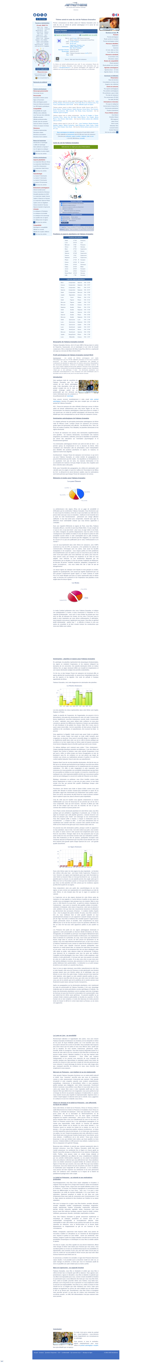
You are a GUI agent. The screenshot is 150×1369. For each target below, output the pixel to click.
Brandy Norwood (93, 123)
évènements (70, 134)
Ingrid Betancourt (80, 125)
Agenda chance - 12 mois (111, 72)
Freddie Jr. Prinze (93, 115)
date (88, 136)
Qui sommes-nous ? (76, 1352)
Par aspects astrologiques (111, 88)
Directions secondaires (39, 134)
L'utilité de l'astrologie (39, 144)
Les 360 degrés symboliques (41, 106)
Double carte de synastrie (40, 121)
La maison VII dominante (40, 182)
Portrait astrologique (112, 37)
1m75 (86, 53)
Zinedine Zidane (113, 117)
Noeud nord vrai (66, 218)
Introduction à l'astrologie (40, 142)
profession (68, 136)
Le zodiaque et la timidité (40, 213)
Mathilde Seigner (58, 125)
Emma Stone (86, 109)
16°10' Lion (73, 43)
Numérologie (65, 51)
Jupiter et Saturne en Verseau (41, 198)
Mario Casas (90, 125)
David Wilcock (82, 117)
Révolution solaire (38, 132)
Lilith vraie (64, 220)
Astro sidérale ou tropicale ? (41, 146)
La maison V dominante (39, 178)
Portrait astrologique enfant (110, 41)
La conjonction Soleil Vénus (41, 168)
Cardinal (79, 48)
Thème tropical (65, 217)
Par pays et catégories (112, 104)
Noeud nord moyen (76, 218)
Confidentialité (65, 1352)
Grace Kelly (78, 102)
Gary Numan (61, 119)
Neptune (76, 46)
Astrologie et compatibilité (40, 227)
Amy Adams (115, 115)
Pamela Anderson (67, 109)
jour (93, 136)
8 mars (75, 38)
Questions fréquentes (51, 1352)
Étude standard (114, 63)
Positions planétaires (112, 110)
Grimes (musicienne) (59, 111)
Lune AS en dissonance (39, 166)
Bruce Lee (85, 102)
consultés (82, 138)
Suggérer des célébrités (111, 84)
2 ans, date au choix (112, 52)
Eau (71, 48)
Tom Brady (78, 111)
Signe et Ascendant (38, 100)
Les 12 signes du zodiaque (40, 149)
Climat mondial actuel (39, 189)
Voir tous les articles (41, 153)
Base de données (113, 80)
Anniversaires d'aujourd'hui (110, 106)
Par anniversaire (108, 97)
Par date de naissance (112, 95)
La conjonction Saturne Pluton (41, 200)
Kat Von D (84, 115)
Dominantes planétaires (111, 108)
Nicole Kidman (57, 109)
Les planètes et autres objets (41, 151)
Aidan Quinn (69, 119)
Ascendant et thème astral (40, 97)
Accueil (36, 1352)
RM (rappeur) (114, 119)
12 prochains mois (113, 56)
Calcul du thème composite (40, 123)
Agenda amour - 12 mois (111, 69)
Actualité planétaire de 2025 (41, 194)
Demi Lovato (114, 123)
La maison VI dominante (40, 180)
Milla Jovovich (70, 111)
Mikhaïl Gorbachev (69, 125)
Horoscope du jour (38, 93)
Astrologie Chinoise (63, 49)
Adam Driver (114, 121)
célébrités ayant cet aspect (86, 104)
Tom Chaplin (90, 117)
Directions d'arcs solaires (40, 136)
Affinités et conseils (38, 229)
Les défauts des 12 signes (40, 220)
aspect (74, 136)
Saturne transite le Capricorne (41, 207)
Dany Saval (69, 127)
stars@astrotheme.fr (64, 67)
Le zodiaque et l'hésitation (40, 211)
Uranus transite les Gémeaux (41, 192)
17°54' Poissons (74, 41)
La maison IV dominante (40, 176)
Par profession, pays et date (110, 93)
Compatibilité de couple (39, 110)
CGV (59, 1352)
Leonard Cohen (114, 127)
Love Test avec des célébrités (41, 115)
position (78, 136)
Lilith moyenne (72, 220)
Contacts (41, 1352)
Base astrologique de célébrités (65, 132)
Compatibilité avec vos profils (89, 35)
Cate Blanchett (61, 104)
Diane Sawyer (61, 127)
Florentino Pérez (58, 117)
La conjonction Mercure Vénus (41, 162)
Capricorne (73, 45)
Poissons (79, 45)
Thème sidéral (74, 217)
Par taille (110, 99)
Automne (115, 48)
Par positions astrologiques (110, 91)
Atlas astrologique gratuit (40, 102)
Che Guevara (94, 109)
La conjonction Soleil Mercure (41, 164)
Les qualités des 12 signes (40, 217)
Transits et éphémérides (42, 23)
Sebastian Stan (114, 125)
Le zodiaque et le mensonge (41, 215)
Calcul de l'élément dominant (41, 104)
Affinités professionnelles (40, 119)
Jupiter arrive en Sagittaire (40, 202)
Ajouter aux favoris (61, 35)
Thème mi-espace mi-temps (41, 125)
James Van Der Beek (70, 117)
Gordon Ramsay (113, 130)
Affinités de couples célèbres (41, 231)
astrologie (70, 396)
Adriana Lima (91, 102)
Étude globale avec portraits (110, 65)
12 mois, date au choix (112, 50)
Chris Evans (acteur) (68, 102)
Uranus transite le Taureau (40, 205)
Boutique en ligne (87, 1352)
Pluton (81, 46)
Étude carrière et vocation (111, 39)
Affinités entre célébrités (40, 113)
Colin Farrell (69, 104)
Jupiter (72, 46)
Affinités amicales (38, 117)
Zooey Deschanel (87, 111)
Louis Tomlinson (83, 123)
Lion (83, 45)
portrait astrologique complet (89, 1345)
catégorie (83, 136)
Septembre (115, 45)
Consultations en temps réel (110, 82)
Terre (74, 48)
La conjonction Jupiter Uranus (41, 196)
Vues (67, 55)
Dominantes (65, 46)
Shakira (60, 102)
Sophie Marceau (77, 109)
